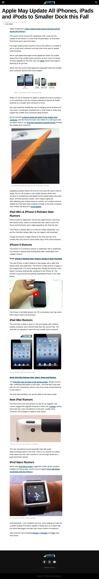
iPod (53, 533)
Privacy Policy (49, 567)
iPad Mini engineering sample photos (41, 123)
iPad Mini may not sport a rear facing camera (30, 382)
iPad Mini (44, 533)
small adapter (36, 207)
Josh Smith (9, 24)
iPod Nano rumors (26, 466)
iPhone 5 (36, 533)
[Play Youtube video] (36, 294)
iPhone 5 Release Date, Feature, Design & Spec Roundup (38, 259)
